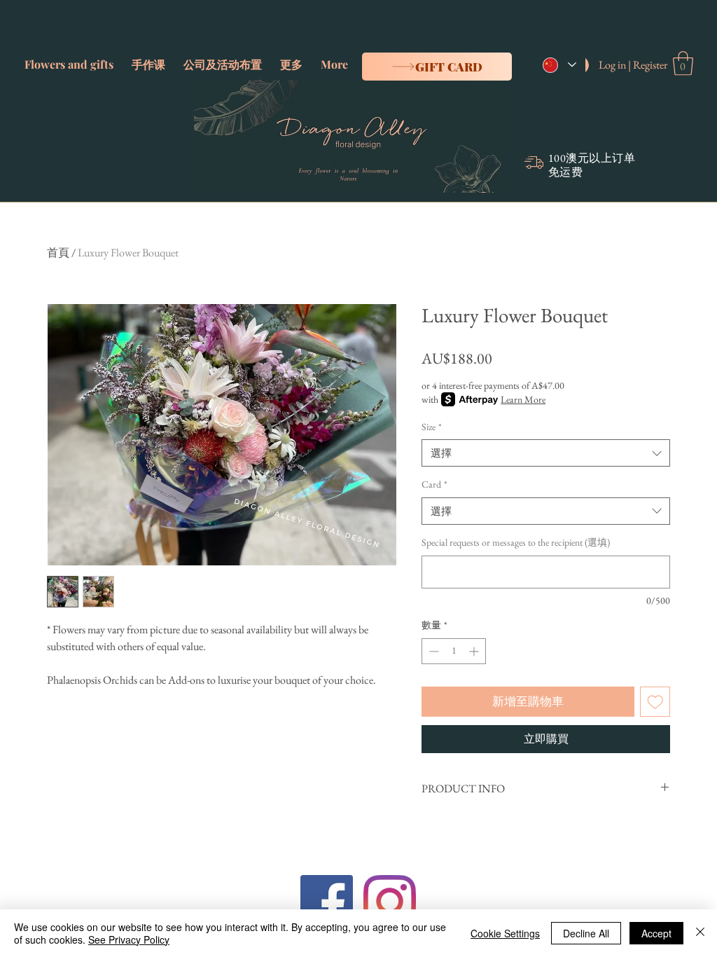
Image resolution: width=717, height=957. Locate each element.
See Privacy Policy (128, 939)
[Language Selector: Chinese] (559, 65)
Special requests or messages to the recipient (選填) (516, 542)
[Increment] (475, 651)
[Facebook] (326, 901)
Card (434, 484)
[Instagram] (389, 901)
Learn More (523, 399)
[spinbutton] (453, 651)
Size (432, 426)
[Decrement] (432, 651)
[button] (69, 58)
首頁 (58, 252)
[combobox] (546, 453)
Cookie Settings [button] (505, 933)
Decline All (586, 933)
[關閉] (700, 933)
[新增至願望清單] (655, 702)
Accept (656, 933)
